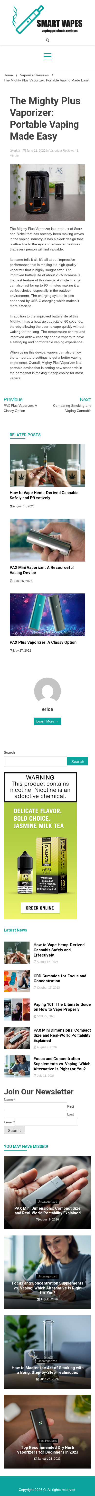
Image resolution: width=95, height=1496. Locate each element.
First (70, 1106)
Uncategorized (47, 1201)
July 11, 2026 (45, 1075)
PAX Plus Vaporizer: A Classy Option (43, 642)
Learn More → (47, 721)
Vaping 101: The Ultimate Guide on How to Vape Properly (62, 1007)
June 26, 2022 (22, 581)
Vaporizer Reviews (61, 150)
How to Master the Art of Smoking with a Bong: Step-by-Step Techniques (48, 1370)
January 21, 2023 (49, 1458)
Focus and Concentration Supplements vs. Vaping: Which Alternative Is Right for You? (62, 1063)
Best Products (47, 1441)
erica (17, 150)
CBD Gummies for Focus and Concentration (60, 979)
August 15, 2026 (23, 506)
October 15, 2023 (48, 987)
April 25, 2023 (45, 1016)
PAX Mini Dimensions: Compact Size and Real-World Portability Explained (62, 1035)
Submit (14, 1130)
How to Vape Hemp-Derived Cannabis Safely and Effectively (44, 495)
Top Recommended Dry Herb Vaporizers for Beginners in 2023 (47, 1450)
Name (9, 1100)
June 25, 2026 (49, 1379)
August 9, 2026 (46, 1047)
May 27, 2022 (21, 650)
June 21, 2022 (36, 150)
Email (9, 1122)
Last (70, 1114)
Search (9, 752)
